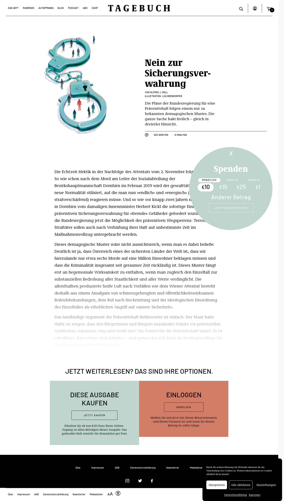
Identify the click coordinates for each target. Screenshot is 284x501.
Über (78, 467)
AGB (117, 467)
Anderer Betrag (231, 196)
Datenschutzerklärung (235, 494)
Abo (85, 7)
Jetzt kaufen (94, 415)
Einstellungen (266, 485)
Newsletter (172, 467)
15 (223, 186)
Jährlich (232, 179)
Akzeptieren (216, 485)
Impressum (254, 494)
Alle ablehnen (240, 485)
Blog (61, 7)
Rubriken (28, 7)
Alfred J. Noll (159, 92)
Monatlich (209, 179)
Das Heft (13, 7)
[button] (269, 8)
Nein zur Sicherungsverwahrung (178, 72)
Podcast (73, 7)
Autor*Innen (46, 7)
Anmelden (183, 407)
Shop (95, 7)
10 (206, 186)
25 (241, 186)
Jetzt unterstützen (230, 207)
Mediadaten (196, 467)
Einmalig (254, 179)
